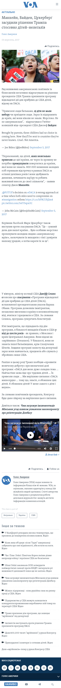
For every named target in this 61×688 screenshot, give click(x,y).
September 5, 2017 (40, 147)
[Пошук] (52, 684)
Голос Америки (9, 34)
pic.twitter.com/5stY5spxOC (17, 203)
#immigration (9, 200)
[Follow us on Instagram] (24, 668)
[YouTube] (26, 684)
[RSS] (37, 668)
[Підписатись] (50, 668)
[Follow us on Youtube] (17, 668)
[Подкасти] (44, 668)
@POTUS (7, 192)
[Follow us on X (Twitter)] (11, 668)
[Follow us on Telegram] (30, 668)
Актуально (8, 12)
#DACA (31, 192)
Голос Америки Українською (21, 427)
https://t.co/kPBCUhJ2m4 (39, 200)
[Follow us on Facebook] (4, 668)
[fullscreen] (56, 448)
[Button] (52, 46)
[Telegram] (39, 684)
